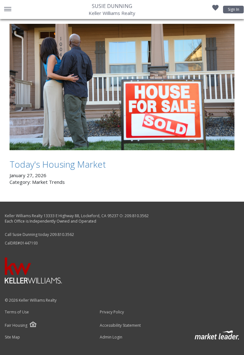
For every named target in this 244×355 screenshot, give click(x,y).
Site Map (12, 337)
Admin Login (111, 337)
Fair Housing (16, 325)
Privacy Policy (112, 312)
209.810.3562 (137, 215)
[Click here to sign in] (215, 9)
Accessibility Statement (120, 325)
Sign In (233, 9)
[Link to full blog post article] (122, 87)
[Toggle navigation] (7, 9)
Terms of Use (17, 312)
